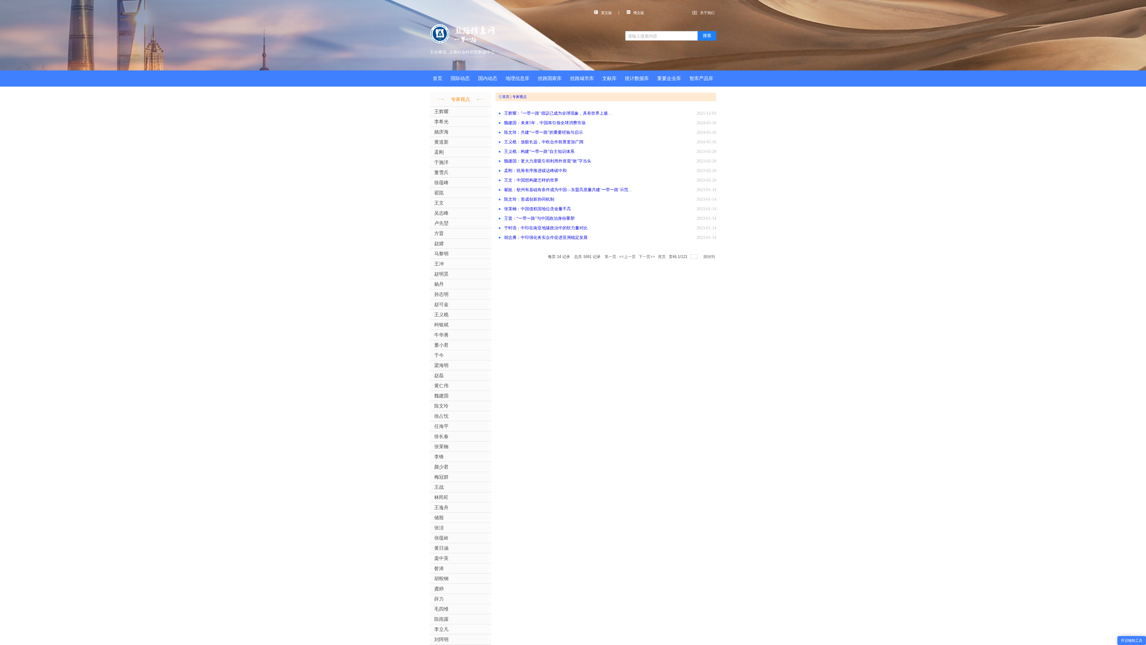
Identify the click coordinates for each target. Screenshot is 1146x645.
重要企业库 (669, 78)
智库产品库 (701, 78)
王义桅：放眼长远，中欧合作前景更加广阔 (543, 142)
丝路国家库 (550, 78)
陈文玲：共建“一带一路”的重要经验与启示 (543, 132)
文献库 (609, 78)
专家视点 (519, 97)
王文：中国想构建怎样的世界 (531, 180)
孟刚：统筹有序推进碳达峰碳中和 (535, 170)
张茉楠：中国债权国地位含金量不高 (537, 209)
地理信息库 (517, 78)
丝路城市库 (582, 78)
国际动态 (460, 78)
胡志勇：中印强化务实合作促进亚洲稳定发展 (546, 237)
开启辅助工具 (1131, 640)
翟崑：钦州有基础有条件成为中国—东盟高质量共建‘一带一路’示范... (568, 190)
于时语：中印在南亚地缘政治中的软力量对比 (546, 228)
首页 (437, 78)
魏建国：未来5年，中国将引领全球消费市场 (545, 123)
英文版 (606, 13)
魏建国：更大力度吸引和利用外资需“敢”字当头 (547, 161)
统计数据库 (637, 78)
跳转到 (709, 256)
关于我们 (707, 13)
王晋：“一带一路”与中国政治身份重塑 (539, 218)
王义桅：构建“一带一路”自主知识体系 (539, 151)
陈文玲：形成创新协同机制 (529, 199)
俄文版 (638, 13)
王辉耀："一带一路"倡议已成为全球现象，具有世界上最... (557, 113)
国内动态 (487, 78)
